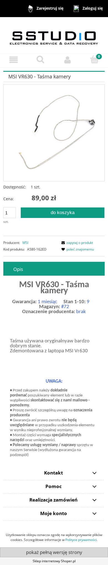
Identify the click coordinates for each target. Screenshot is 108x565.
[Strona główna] (54, 34)
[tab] (54, 269)
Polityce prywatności (81, 539)
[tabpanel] (54, 370)
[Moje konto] (67, 60)
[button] (13, 60)
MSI (25, 242)
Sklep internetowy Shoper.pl (54, 561)
